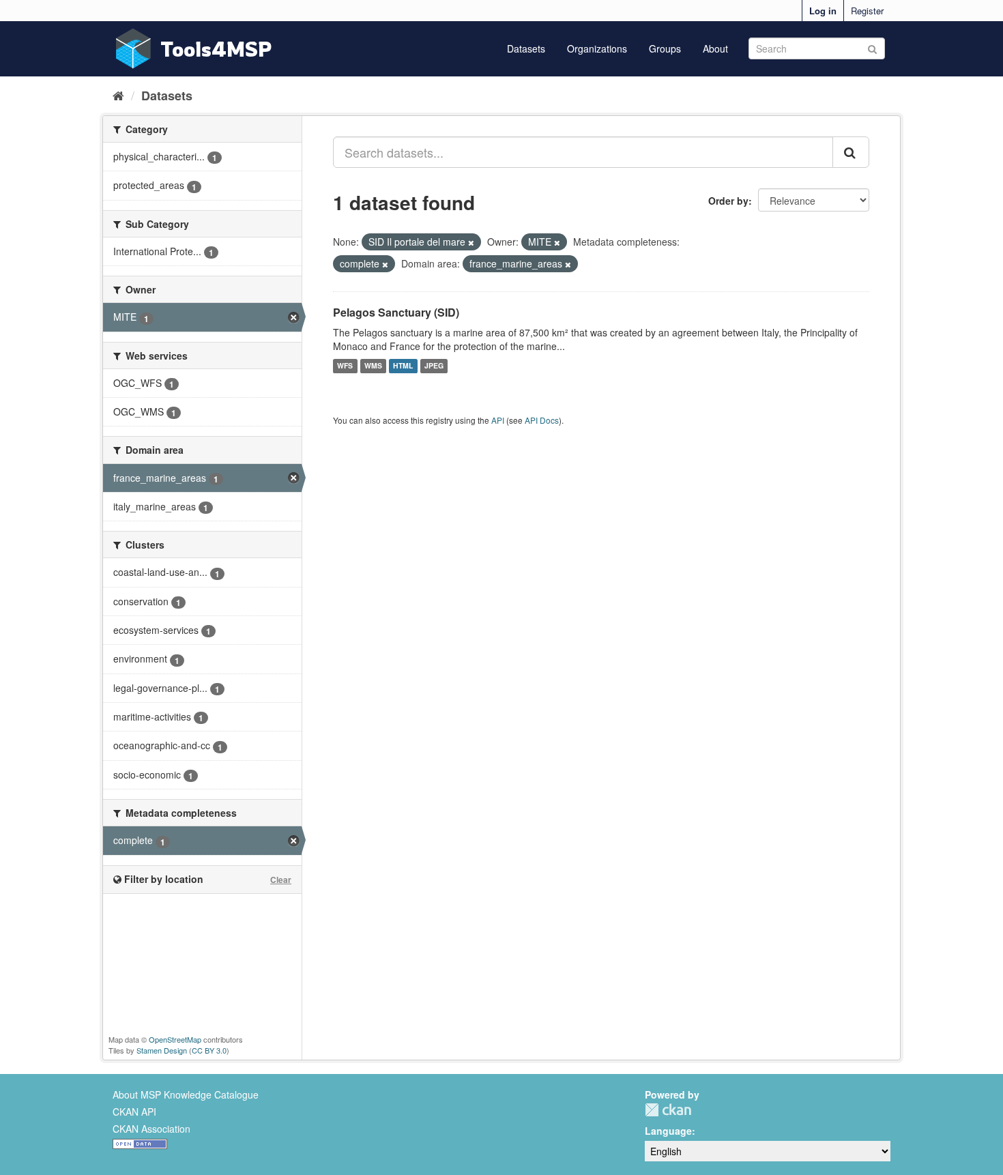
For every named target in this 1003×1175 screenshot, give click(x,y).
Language (668, 1130)
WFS (345, 366)
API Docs (542, 420)
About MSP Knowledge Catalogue (186, 1094)
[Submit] (872, 47)
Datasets (526, 48)
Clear (280, 879)
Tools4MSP (216, 48)
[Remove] (471, 242)
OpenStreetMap (175, 1039)
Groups (665, 48)
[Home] (118, 95)
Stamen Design (161, 1050)
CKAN (668, 1110)
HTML (403, 366)
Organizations (597, 48)
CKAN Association (151, 1128)
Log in (823, 10)
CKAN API (134, 1111)
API (497, 420)
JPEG (434, 366)
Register (867, 10)
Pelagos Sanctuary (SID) (396, 312)
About (715, 48)
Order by (728, 200)
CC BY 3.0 (209, 1050)
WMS (373, 366)
